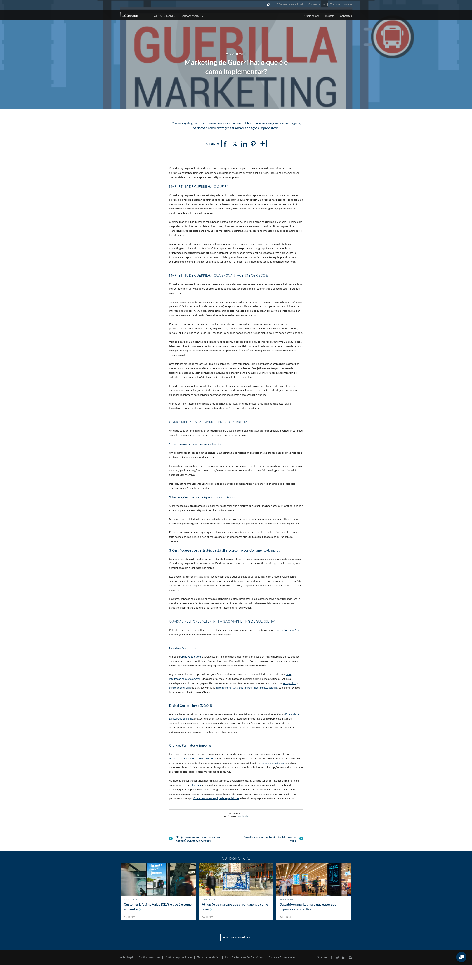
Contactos (346, 15)
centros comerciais (180, 687)
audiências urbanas (273, 762)
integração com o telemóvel (185, 678)
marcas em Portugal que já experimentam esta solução (246, 687)
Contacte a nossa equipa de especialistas (216, 798)
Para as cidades (164, 15)
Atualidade (242, 816)
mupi (288, 674)
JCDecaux (195, 784)
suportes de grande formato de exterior (191, 758)
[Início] (134, 15)
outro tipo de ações (288, 630)
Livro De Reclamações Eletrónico (244, 957)
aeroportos (289, 683)
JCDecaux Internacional (289, 4)
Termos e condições (208, 957)
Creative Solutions (190, 656)
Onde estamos (316, 4)
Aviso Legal (126, 957)
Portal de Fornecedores (281, 957)
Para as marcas (192, 15)
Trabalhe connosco (341, 4)
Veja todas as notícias (236, 937)
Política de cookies (149, 957)
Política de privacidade (178, 957)
